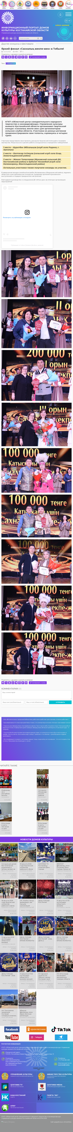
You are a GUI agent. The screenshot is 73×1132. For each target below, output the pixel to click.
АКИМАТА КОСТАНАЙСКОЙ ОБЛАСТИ (21, 1075)
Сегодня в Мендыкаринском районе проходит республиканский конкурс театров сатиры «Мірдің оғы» (42, 793)
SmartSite (67, 1122)
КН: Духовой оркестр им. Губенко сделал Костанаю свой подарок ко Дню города (44, 977)
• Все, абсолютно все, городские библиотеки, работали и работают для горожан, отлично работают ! (36, 719)
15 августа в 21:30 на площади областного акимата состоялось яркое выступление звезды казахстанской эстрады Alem (8, 940)
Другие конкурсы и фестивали (17, 44)
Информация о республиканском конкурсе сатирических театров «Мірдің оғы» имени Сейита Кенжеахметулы (6, 793)
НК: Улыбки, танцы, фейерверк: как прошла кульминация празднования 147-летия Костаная (27, 904)
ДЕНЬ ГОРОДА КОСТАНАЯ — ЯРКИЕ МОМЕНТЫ (27, 939)
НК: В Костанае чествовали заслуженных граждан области (63, 976)
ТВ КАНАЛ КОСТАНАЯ (16, 1085)
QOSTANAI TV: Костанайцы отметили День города (44, 866)
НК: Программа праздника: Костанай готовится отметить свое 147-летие (9, 1014)
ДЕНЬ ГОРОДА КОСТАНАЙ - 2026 (8, 974)
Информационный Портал (56, 1085)
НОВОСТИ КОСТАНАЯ (53, 1096)
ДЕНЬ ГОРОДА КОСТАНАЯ (44, 901)
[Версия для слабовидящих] (15, 38)
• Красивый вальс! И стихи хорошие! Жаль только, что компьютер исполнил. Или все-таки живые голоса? (37, 722)
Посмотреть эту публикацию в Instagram (17, 217)
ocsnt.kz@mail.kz (64, 1065)
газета (17, 1096)
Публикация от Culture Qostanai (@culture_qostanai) (27, 245)
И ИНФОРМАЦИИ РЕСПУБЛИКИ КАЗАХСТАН (59, 1075)
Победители (10, 63)
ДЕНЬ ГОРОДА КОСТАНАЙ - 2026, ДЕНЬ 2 (45, 939)
